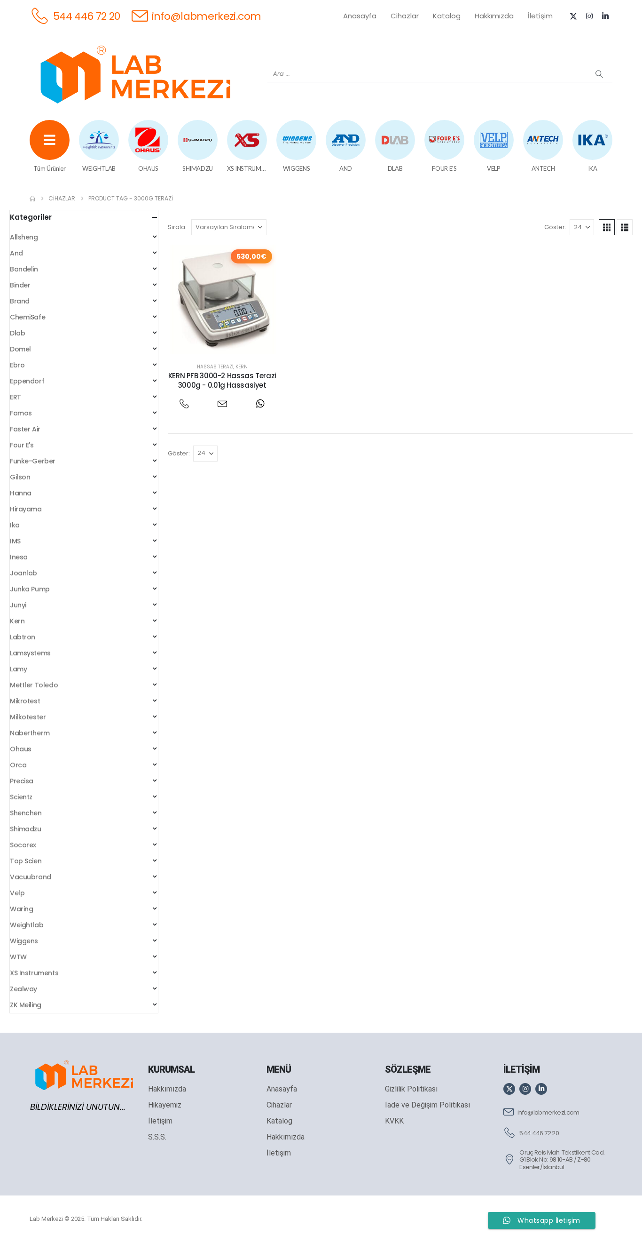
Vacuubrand (30, 877)
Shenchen (26, 813)
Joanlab (23, 573)
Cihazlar (405, 16)
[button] (607, 227)
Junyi (18, 605)
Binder (20, 285)
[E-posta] (222, 404)
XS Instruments (34, 973)
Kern (241, 366)
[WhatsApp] (260, 404)
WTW (18, 957)
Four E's (22, 445)
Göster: (555, 227)
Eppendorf (27, 381)
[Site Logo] (135, 74)
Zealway (23, 989)
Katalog (447, 16)
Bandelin (24, 269)
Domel (20, 349)
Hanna (20, 493)
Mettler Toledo (34, 685)
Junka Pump (30, 589)
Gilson (20, 477)
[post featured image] (222, 299)
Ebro (17, 365)
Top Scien (25, 861)
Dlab (17, 333)
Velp (17, 893)
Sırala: (177, 227)
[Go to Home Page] (32, 198)
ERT (15, 397)
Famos (21, 413)
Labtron (22, 637)
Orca (18, 765)
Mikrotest (25, 701)
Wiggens (24, 941)
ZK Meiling (25, 1005)
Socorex (23, 845)
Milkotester (28, 717)
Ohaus (20, 749)
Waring (21, 909)
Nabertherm (30, 733)
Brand (20, 301)
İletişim (540, 16)
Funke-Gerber (32, 461)
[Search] (599, 74)
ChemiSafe (27, 317)
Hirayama (26, 509)
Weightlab (26, 925)
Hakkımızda (494, 16)
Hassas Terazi (215, 366)
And (16, 253)
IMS (15, 541)
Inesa (19, 557)
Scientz (21, 797)
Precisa (21, 781)
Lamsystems (30, 653)
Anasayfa (359, 16)
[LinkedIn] (605, 16)
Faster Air (25, 429)
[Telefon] (184, 404)
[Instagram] (589, 16)
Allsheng (24, 237)
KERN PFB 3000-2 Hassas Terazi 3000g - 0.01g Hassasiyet (222, 380)
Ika (15, 525)
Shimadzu (25, 829)
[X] (573, 16)
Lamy (18, 669)
